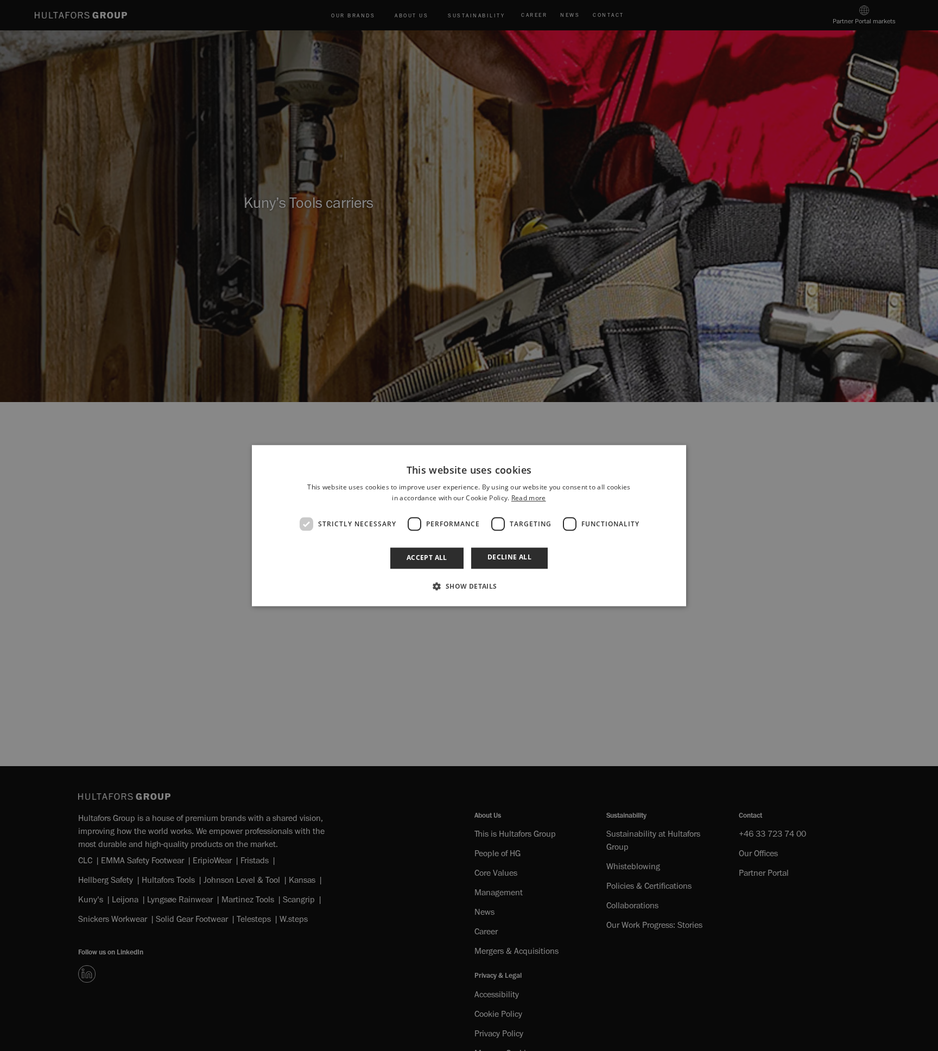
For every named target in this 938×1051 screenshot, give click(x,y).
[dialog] (469, 525)
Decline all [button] (509, 557)
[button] (469, 586)
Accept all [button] (427, 558)
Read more (528, 497)
